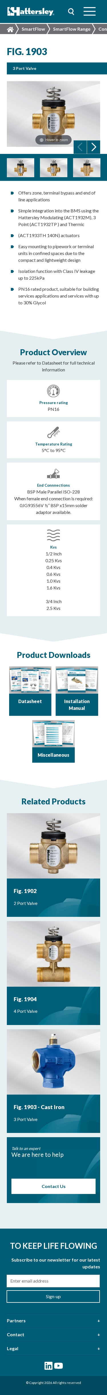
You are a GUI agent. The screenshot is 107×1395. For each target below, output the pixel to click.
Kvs (53, 547)
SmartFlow (33, 29)
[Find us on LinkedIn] (48, 1365)
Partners (16, 1320)
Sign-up (53, 1296)
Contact (15, 1334)
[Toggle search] (71, 11)
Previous (80, 147)
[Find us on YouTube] (58, 1365)
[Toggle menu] (89, 11)
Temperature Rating (53, 444)
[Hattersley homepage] (31, 11)
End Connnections (53, 485)
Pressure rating (53, 402)
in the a (56, 139)
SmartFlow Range (71, 29)
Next (93, 147)
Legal (12, 1348)
